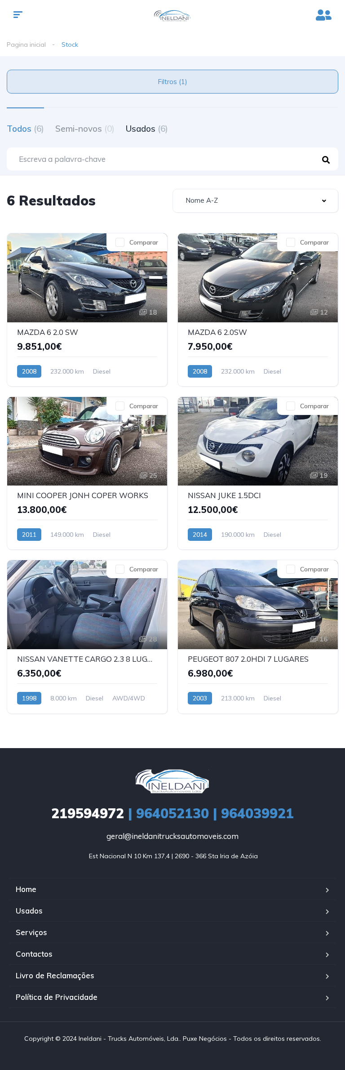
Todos (25, 128)
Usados (147, 128)
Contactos (34, 954)
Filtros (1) (172, 81)
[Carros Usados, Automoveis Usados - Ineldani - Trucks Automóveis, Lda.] (172, 16)
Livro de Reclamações (55, 975)
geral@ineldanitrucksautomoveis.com (172, 836)
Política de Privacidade (56, 997)
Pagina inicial (26, 44)
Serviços (31, 932)
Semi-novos (85, 128)
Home (26, 889)
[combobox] (255, 201)
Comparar (143, 242)
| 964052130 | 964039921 (172, 813)
